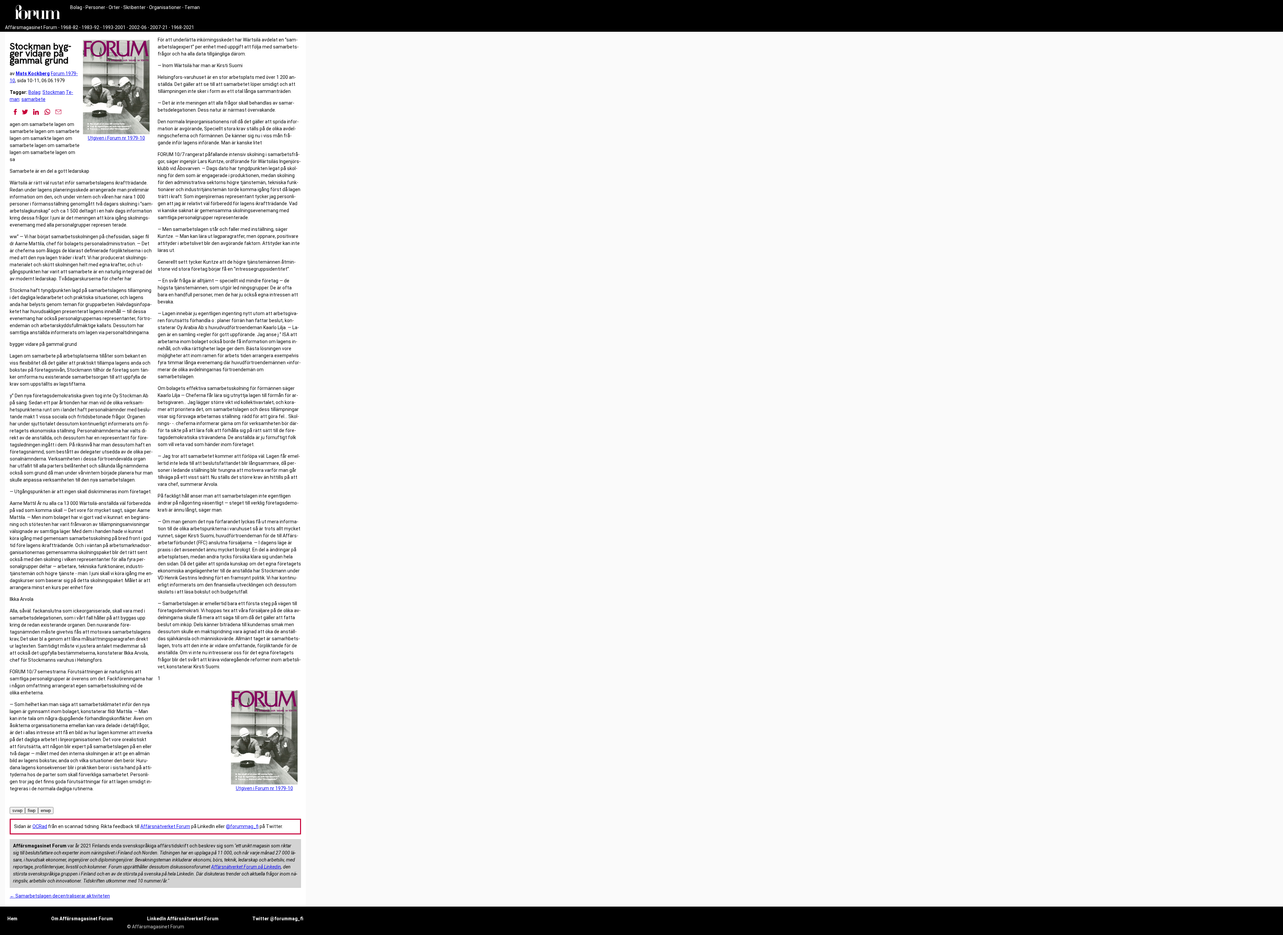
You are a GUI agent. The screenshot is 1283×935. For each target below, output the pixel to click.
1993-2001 (114, 27)
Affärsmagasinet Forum (31, 27)
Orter (114, 7)
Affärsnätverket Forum (165, 826)
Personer (95, 7)
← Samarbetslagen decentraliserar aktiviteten (60, 896)
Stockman (53, 92)
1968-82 (69, 27)
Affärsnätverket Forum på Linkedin (246, 867)
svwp (17, 810)
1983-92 (90, 27)
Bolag (76, 7)
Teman (192, 7)
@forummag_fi (242, 826)
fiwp (31, 810)
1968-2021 (182, 27)
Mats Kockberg (33, 73)
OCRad (39, 826)
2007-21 (159, 27)
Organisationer (165, 7)
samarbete (33, 99)
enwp (46, 810)
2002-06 (138, 27)
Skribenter (134, 7)
